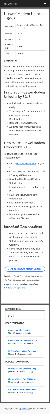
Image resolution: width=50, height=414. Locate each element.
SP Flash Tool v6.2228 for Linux (22, 351)
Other (19, 39)
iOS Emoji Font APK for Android (22, 390)
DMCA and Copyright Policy (15, 288)
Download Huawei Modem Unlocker (25, 269)
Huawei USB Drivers (26, 163)
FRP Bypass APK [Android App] (22, 369)
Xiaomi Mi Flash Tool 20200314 (21, 379)
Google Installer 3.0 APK (19, 330)
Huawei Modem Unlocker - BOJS (22, 340)
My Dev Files (10, 3)
